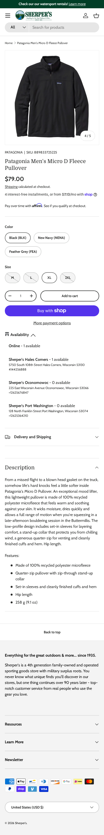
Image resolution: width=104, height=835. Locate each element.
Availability (19, 334)
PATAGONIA (14, 152)
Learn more (77, 4)
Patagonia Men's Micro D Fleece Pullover (42, 43)
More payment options (52, 323)
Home (9, 43)
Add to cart (70, 296)
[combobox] (52, 27)
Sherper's (21, 823)
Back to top (52, 632)
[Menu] (7, 15)
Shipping (11, 186)
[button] (96, 15)
